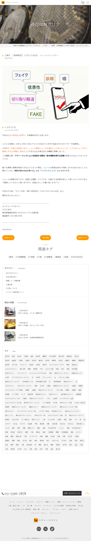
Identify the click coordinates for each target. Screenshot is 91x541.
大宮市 (38, 377)
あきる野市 (52, 356)
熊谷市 (7, 360)
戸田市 (25, 398)
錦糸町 (42, 440)
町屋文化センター (77, 373)
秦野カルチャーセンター (19, 407)
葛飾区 (74, 360)
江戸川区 (14, 365)
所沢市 (34, 360)
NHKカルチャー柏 (40, 415)
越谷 (32, 356)
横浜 (17, 445)
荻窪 (57, 369)
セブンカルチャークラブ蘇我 (14, 390)
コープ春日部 (46, 403)
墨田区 (45, 356)
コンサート (23, 365)
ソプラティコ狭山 (44, 411)
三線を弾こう (80, 424)
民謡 (6, 432)
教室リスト (31, 428)
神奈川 (82, 440)
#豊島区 (58, 257)
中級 (64, 436)
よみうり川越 (49, 369)
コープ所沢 (15, 394)
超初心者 (18, 436)
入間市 (26, 356)
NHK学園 (74, 369)
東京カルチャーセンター (61, 373)
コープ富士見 (25, 419)
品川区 (19, 356)
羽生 (52, 449)
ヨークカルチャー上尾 (66, 398)
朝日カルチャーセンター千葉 (68, 407)
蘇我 (68, 365)
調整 (46, 436)
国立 (30, 440)
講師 (26, 432)
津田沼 (58, 445)
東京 (18, 428)
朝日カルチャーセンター (12, 381)
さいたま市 (51, 419)
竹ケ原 (55, 403)
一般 (44, 419)
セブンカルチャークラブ (56, 365)
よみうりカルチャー (11, 369)
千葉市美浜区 (57, 381)
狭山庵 (30, 424)
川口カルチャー (10, 386)
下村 (41, 369)
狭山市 (38, 356)
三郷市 (59, 419)
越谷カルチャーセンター (72, 411)
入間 (81, 445)
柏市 (13, 356)
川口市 (19, 449)
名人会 (15, 424)
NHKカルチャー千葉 (66, 403)
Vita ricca (70, 424)
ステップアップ (22, 373)
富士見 (58, 449)
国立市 (45, 365)
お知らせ (20, 432)
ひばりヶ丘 (55, 440)
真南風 (7, 394)
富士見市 (61, 356)
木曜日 (67, 390)
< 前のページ (8, 238)
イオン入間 (59, 390)
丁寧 (25, 436)
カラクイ (8, 424)
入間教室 (78, 394)
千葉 (22, 445)
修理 (65, 419)
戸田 (46, 449)
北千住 (25, 440)
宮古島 (13, 432)
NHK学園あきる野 (41, 381)
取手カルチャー (10, 411)
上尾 (76, 445)
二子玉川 (64, 440)
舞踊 (57, 432)
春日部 (13, 449)
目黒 (70, 440)
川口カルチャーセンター (24, 386)
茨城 (76, 440)
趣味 (38, 428)
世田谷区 (69, 356)
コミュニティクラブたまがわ (37, 373)
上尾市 (55, 398)
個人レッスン (9, 415)
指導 (44, 432)
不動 (36, 424)
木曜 (48, 424)
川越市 (27, 360)
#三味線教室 (21, 257)
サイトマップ (55, 513)
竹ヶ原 (42, 386)
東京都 (35, 369)
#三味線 (31, 257)
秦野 (12, 445)
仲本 (62, 369)
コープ (23, 394)
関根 (29, 369)
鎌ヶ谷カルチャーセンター (24, 415)
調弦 (13, 428)
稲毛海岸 (29, 445)
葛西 (13, 440)
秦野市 (7, 407)
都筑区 (7, 419)
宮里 (68, 369)
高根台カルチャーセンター (49, 407)
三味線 (77, 436)
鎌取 (52, 445)
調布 (36, 440)
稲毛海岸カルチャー (67, 394)
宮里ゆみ (74, 365)
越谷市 (7, 365)
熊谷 (36, 449)
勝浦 (40, 445)
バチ (75, 419)
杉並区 (38, 365)
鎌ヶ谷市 (22, 369)
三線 (32, 432)
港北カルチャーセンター (76, 415)
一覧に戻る (45, 238)
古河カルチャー (53, 394)
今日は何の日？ (7, 229)
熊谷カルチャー (10, 373)
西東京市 (81, 360)
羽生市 (31, 365)
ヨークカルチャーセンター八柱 (26, 411)
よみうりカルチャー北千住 (13, 403)
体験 (24, 428)
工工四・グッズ (11, 288)
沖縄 (68, 428)
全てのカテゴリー (12, 273)
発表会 (38, 432)
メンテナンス (33, 436)
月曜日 (27, 390)
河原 (50, 373)
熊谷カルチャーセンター (46, 390)
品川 (48, 440)
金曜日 (81, 386)
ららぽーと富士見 (79, 403)
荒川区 (77, 356)
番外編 (42, 424)
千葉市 (21, 360)
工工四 (70, 436)
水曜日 (74, 386)
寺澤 (58, 436)
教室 (12, 436)
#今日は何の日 (76, 257)
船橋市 (14, 360)
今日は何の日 (52, 428)
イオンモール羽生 (63, 377)
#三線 (39, 257)
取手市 (7, 356)
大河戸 (7, 377)
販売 (70, 419)
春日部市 (30, 394)
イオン (49, 398)
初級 (41, 436)
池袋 (44, 428)
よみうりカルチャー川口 (12, 398)
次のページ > (82, 238)
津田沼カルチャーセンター (61, 386)
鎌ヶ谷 (46, 445)
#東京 (11, 257)
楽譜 (72, 432)
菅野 (36, 386)
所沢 (41, 449)
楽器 (6, 436)
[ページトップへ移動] (87, 493)
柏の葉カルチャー (57, 411)
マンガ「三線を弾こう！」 (15, 292)
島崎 (80, 390)
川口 (25, 449)
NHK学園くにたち (28, 381)
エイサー (78, 432)
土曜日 (34, 390)
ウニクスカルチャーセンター (20, 377)
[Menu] (87, 2)
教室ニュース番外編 (13, 280)
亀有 (18, 440)
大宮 (6, 449)
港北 (6, 445)
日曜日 (74, 390)
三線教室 (50, 432)
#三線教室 (48, 257)
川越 (30, 449)
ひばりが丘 (15, 419)
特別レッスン (36, 419)
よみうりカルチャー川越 (55, 415)
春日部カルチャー (41, 394)
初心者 (53, 436)
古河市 (47, 360)
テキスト (22, 424)
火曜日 (49, 386)
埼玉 (70, 445)
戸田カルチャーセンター (36, 398)
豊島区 (7, 440)
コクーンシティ (47, 377)
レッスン (61, 428)
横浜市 (54, 360)
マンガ (7, 428)
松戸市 (65, 445)
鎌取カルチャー (34, 407)
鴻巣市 (67, 360)
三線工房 (9, 284)
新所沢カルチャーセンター (32, 403)
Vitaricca (62, 424)
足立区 (61, 360)
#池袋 (66, 257)
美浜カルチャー (68, 381)
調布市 (41, 360)
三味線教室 (64, 432)
